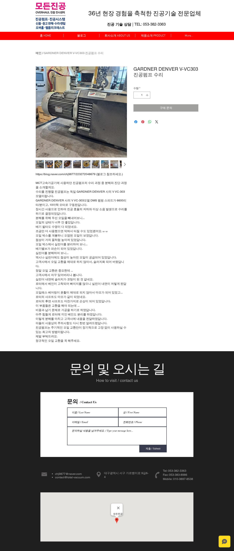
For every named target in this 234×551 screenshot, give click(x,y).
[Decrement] (136, 95)
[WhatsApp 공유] (150, 122)
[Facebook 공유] (136, 122)
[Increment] (147, 95)
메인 (38, 53)
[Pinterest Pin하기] (143, 122)
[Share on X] (156, 122)
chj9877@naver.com (68, 474)
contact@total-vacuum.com (72, 477)
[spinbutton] (142, 95)
